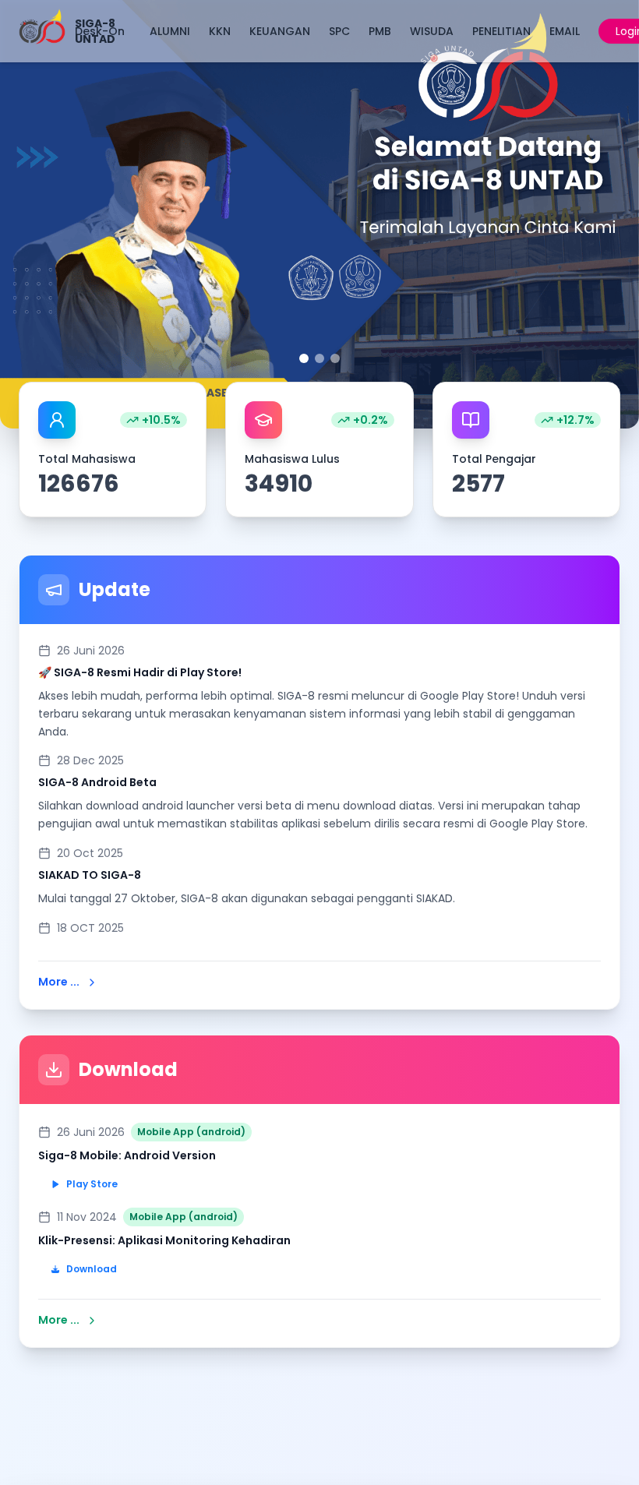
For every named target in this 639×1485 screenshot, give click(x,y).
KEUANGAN (279, 31)
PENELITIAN (501, 31)
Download (91, 1268)
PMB (380, 31)
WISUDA (432, 31)
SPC (339, 31)
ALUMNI (170, 31)
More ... (58, 981)
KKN (220, 31)
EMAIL (564, 31)
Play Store (92, 1183)
